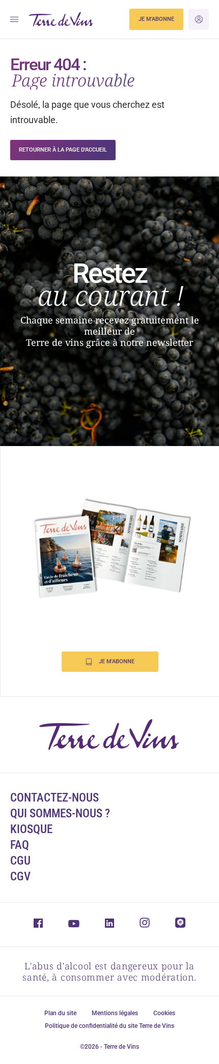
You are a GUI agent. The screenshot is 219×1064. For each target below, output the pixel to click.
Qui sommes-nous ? (60, 813)
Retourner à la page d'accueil (63, 149)
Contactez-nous (54, 798)
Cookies (164, 1013)
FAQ (19, 845)
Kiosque (31, 829)
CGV (20, 876)
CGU (20, 861)
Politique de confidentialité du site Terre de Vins (109, 1025)
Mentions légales (115, 1013)
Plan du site (60, 1013)
